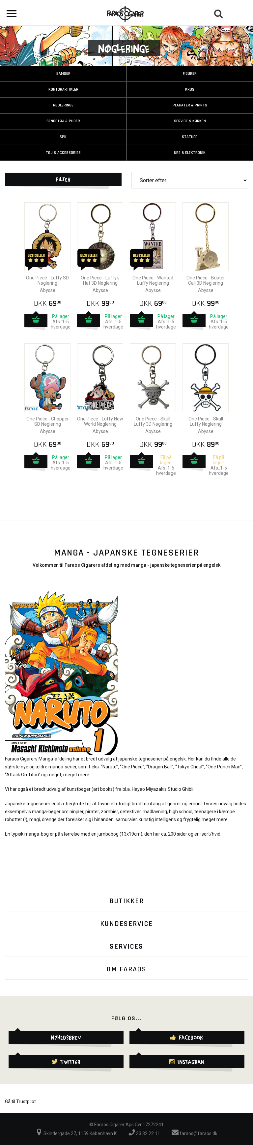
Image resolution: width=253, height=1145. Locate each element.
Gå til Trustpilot (20, 1101)
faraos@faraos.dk (198, 1133)
